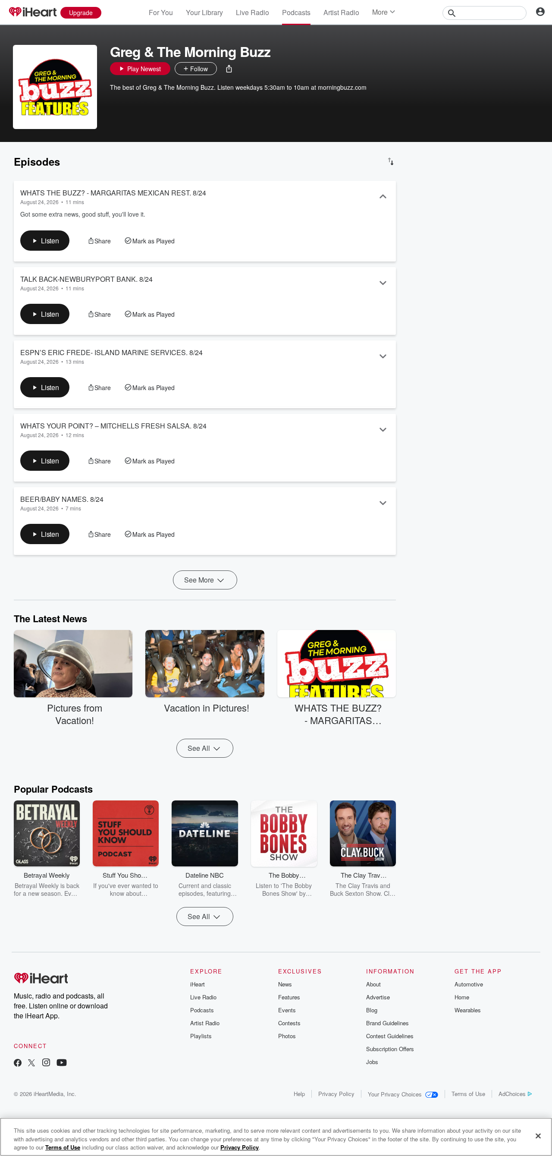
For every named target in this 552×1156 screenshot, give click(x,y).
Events (287, 1010)
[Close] (538, 1135)
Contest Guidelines (390, 1036)
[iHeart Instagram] (46, 1063)
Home (462, 997)
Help (299, 1094)
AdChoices (512, 1094)
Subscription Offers (390, 1049)
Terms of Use (468, 1094)
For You (161, 12)
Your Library (204, 12)
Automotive (469, 984)
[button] (229, 68)
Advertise (378, 997)
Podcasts (296, 12)
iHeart (197, 984)
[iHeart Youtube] (61, 1063)
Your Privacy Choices (395, 1094)
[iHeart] (32, 12)
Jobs (372, 1062)
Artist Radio (341, 12)
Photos (287, 1036)
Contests (289, 1023)
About (373, 984)
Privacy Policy (336, 1094)
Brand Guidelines (387, 1023)
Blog (371, 1010)
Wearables (468, 1010)
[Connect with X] (31, 1063)
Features (289, 997)
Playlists (201, 1036)
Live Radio (252, 12)
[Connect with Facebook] (18, 1063)
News (285, 984)
